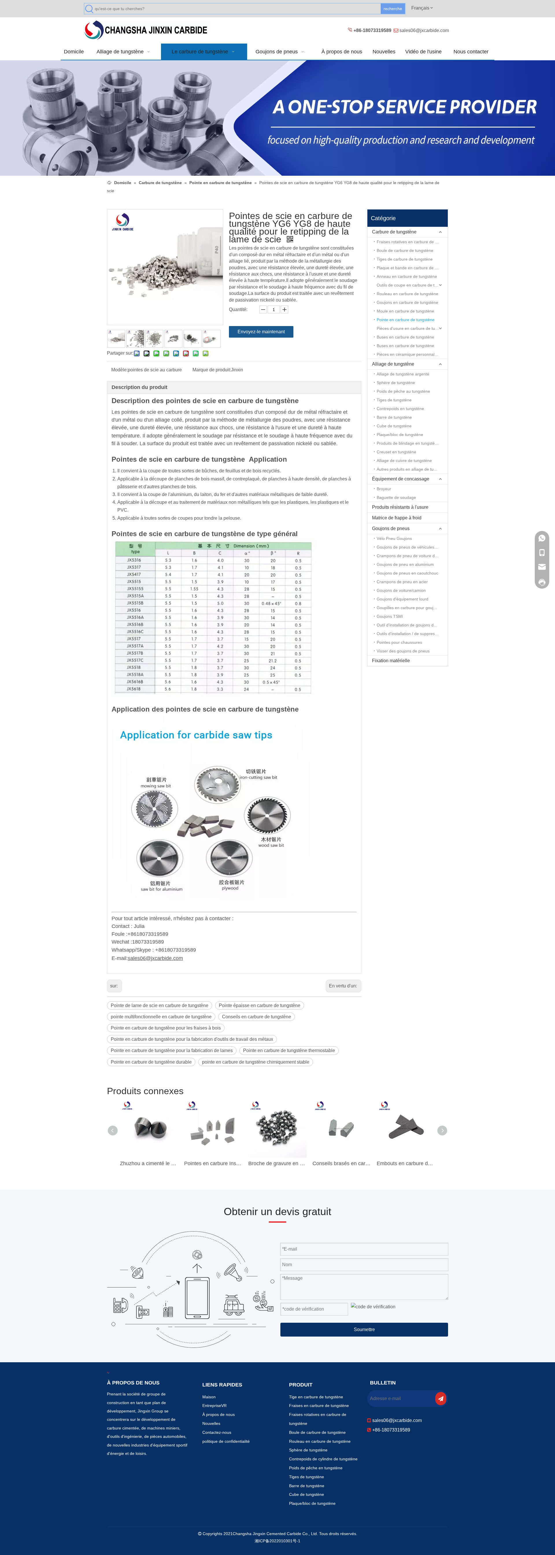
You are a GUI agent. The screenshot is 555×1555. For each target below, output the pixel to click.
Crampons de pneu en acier (402, 581)
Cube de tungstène (394, 426)
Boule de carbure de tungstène (405, 250)
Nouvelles (211, 1423)
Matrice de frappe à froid (396, 517)
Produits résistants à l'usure (400, 507)
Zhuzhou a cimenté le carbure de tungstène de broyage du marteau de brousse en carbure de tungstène (149, 1163)
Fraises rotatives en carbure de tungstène (412, 241)
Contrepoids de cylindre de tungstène (323, 1459)
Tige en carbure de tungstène (316, 1397)
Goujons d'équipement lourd (402, 599)
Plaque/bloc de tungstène (400, 434)
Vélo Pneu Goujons (394, 538)
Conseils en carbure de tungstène (256, 1016)
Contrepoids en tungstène (400, 408)
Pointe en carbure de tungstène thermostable (289, 1050)
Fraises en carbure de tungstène (319, 1405)
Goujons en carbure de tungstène (407, 302)
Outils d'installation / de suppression (409, 633)
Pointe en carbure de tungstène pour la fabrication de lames (172, 1050)
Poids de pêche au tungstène (403, 391)
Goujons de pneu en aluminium (405, 564)
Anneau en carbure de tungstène (407, 276)
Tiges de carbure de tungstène (405, 259)
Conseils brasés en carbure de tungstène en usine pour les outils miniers (341, 1163)
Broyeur (384, 488)
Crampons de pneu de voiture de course (412, 555)
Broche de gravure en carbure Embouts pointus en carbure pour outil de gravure (277, 1163)
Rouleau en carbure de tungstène (407, 293)
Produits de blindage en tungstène (408, 443)
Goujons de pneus (391, 528)
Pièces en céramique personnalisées (410, 354)
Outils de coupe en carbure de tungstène (412, 285)
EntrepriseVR (214, 1405)
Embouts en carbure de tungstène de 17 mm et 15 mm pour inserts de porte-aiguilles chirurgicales (406, 1163)
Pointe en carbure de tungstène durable (151, 1062)
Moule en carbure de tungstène (405, 311)
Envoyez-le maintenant (261, 331)
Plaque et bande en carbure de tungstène (412, 267)
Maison (209, 1397)
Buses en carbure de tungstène (405, 337)
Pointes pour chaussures (399, 642)
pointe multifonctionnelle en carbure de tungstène (161, 1016)
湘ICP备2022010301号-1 (277, 1541)
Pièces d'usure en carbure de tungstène (412, 328)
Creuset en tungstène (396, 452)
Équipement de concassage (400, 478)
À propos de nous (218, 1414)
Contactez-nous (216, 1432)
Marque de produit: (212, 369)
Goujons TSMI (390, 616)
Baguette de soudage (396, 497)
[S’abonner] (440, 1398)
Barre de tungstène (394, 417)
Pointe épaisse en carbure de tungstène (259, 1005)
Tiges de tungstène (394, 400)
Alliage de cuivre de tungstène (404, 460)
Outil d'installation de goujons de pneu (411, 625)
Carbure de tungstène (394, 231)
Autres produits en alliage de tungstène (412, 469)
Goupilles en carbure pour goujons (408, 607)
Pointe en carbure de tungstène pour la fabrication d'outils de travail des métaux (192, 1039)
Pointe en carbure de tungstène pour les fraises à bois (166, 1028)
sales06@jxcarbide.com (424, 30)
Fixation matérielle (391, 660)
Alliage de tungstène (393, 364)
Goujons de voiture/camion (401, 590)
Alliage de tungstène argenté (403, 374)
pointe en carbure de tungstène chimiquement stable (255, 1062)
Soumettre (364, 1329)
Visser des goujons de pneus (403, 651)
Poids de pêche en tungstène (316, 1468)
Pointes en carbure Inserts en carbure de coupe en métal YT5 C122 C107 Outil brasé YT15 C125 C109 (213, 1163)
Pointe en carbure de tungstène (405, 319)
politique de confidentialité (226, 1441)
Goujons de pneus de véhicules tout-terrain (412, 547)
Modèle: (119, 369)
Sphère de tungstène (396, 382)
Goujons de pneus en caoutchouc (407, 573)
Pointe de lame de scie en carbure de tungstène (159, 1005)
